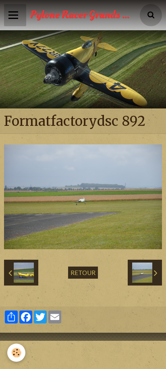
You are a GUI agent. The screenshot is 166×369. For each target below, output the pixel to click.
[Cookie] (16, 353)
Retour (83, 272)
